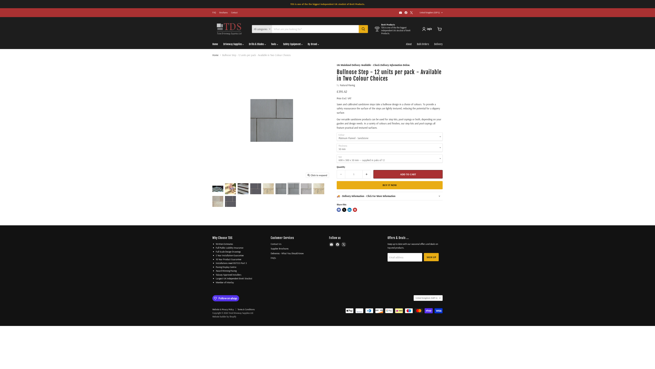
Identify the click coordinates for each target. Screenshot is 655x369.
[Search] (363, 29)
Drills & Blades (256, 44)
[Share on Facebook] (339, 210)
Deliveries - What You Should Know (287, 253)
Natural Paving (347, 85)
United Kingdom (430, 12)
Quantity (341, 167)
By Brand (312, 44)
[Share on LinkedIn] (349, 210)
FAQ (214, 12)
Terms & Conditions (246, 309)
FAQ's (273, 257)
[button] (218, 189)
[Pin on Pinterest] (355, 210)
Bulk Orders (423, 44)
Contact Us (276, 243)
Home (215, 44)
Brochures (223, 12)
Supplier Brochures (280, 248)
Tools (274, 44)
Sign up (431, 257)
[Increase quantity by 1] (367, 174)
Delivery (438, 44)
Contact (234, 12)
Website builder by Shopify (224, 316)
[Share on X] (344, 210)
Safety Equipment (292, 44)
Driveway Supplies (233, 44)
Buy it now (390, 185)
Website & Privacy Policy (223, 309)
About (409, 44)
